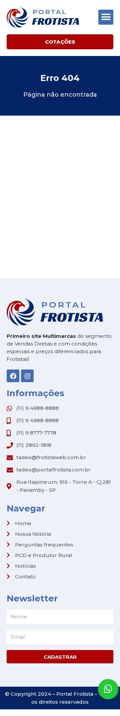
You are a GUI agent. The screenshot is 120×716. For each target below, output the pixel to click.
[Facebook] (13, 375)
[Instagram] (27, 375)
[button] (105, 17)
